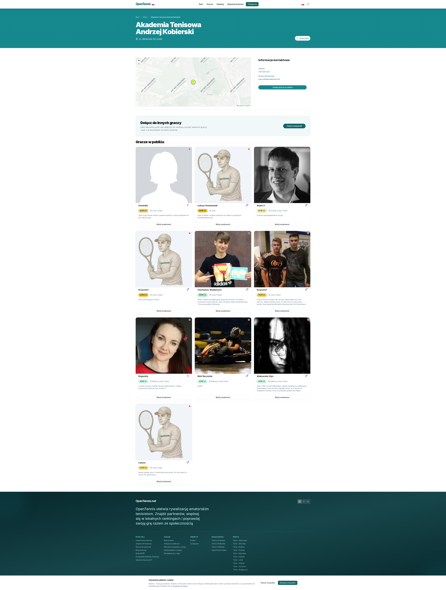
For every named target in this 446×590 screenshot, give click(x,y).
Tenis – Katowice (239, 553)
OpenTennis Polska (219, 550)
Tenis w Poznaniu (218, 540)
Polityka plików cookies (173, 550)
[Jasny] (304, 501)
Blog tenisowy (141, 550)
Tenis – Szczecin (239, 566)
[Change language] (303, 4)
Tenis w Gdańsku (218, 547)
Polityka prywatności (172, 544)
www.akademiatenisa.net (269, 79)
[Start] (145, 4)
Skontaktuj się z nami (172, 553)
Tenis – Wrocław (239, 544)
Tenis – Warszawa (240, 540)
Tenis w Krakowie (218, 544)
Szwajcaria (194, 544)
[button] (193, 82)
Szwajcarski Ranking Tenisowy (147, 557)
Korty (145, 17)
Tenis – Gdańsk (239, 557)
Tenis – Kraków (239, 547)
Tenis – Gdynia (238, 563)
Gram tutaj (304, 38)
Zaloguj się (252, 4)
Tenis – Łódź (238, 560)
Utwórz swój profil (294, 126)
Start (201, 4)
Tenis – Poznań (239, 550)
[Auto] (300, 501)
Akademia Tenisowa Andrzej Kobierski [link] (165, 17)
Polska (192, 540)
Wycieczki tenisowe (143, 547)
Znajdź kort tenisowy (144, 544)
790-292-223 (264, 72)
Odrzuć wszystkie (268, 583)
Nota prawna (169, 540)
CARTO (247, 106)
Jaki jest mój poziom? (144, 560)
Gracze (210, 4)
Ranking (220, 4)
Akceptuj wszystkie (287, 583)
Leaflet (240, 106)
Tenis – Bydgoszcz (240, 570)
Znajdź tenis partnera (144, 540)
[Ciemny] (308, 501)
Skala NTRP (140, 553)
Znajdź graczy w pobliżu (282, 87)
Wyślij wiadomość (164, 224)
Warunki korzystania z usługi (175, 547)
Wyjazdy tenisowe (235, 4)
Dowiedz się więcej (180, 586)
